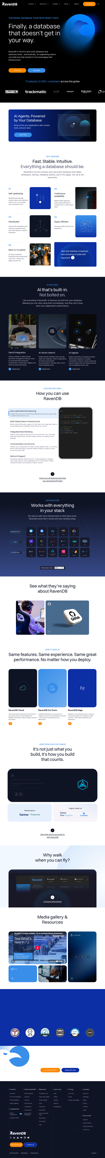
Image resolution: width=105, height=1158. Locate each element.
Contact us (30, 1145)
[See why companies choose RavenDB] (72, 257)
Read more (16, 369)
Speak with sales (70, 1070)
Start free (17, 70)
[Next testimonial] (21, 794)
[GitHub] (25, 1137)
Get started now (16, 1145)
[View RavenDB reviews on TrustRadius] (84, 814)
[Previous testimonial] (16, 794)
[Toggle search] (98, 4)
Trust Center (93, 1153)
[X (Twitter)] (11, 1137)
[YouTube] (21, 1137)
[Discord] (28, 1137)
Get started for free (50, 1070)
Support (76, 4)
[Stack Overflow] (18, 1137)
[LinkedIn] (14, 1137)
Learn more (23, 135)
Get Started (89, 4)
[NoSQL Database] (9, 4)
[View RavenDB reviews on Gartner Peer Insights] (66, 814)
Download (36, 70)
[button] (34, 413)
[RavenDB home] (18, 1133)
